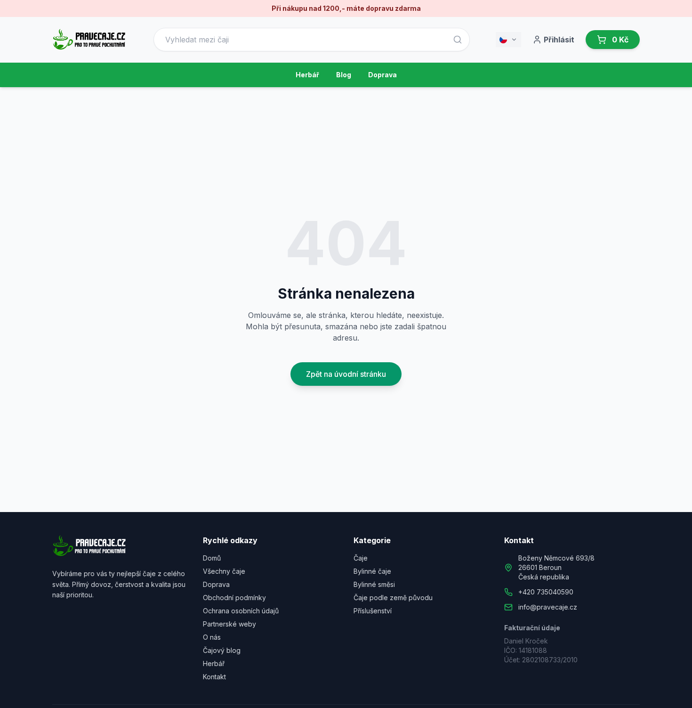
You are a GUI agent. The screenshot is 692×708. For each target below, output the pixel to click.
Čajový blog (222, 650)
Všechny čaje (224, 571)
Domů (212, 558)
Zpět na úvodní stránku (346, 374)
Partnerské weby (229, 624)
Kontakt (214, 677)
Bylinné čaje (372, 571)
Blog (343, 75)
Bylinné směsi (374, 584)
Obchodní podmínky (234, 598)
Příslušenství (373, 611)
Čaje (361, 558)
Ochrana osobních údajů (241, 611)
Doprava (382, 75)
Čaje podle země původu (393, 598)
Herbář (307, 75)
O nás (212, 637)
